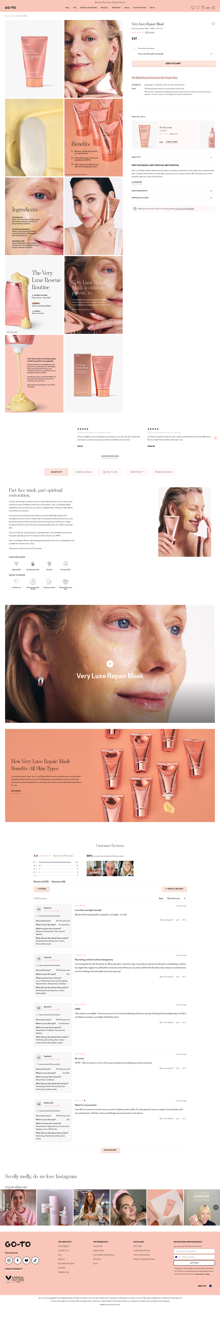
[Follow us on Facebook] (17, 1260)
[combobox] (177, 1257)
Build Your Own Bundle (88, 7)
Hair (74, 7)
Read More (16, 791)
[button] (56, 862)
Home (7, 16)
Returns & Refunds (66, 1263)
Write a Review (176, 889)
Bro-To (152, 7)
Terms (207, 1274)
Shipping (61, 1268)
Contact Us (63, 1250)
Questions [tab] (58, 882)
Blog (95, 1263)
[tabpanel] (110, 539)
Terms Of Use (63, 1272)
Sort (161, 898)
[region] (110, 868)
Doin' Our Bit (98, 1250)
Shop (67, 7)
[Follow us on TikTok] (35, 1260)
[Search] (192, 7)
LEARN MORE (137, 182)
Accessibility (64, 1246)
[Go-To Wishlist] (197, 7)
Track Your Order (141, 1255)
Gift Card (137, 1246)
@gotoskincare (16, 1187)
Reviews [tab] (41, 882)
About (127, 7)
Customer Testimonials (103, 1255)
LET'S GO (194, 1263)
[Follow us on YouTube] (26, 1260)
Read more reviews (110, 456)
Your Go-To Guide (139, 7)
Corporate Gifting (141, 1250)
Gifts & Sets (116, 7)
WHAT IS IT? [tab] (56, 472)
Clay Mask (163, 130)
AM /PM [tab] (111, 472)
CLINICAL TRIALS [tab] (83, 472)
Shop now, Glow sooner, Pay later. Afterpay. (110, 2)
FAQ (59, 1255)
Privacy (61, 1259)
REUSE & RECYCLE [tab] (163, 472)
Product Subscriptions (144, 1259)
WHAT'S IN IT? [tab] (136, 472)
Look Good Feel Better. (184, 209)
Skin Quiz (104, 7)
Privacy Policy (199, 1274)
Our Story (97, 1246)
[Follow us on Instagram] (8, 1260)
